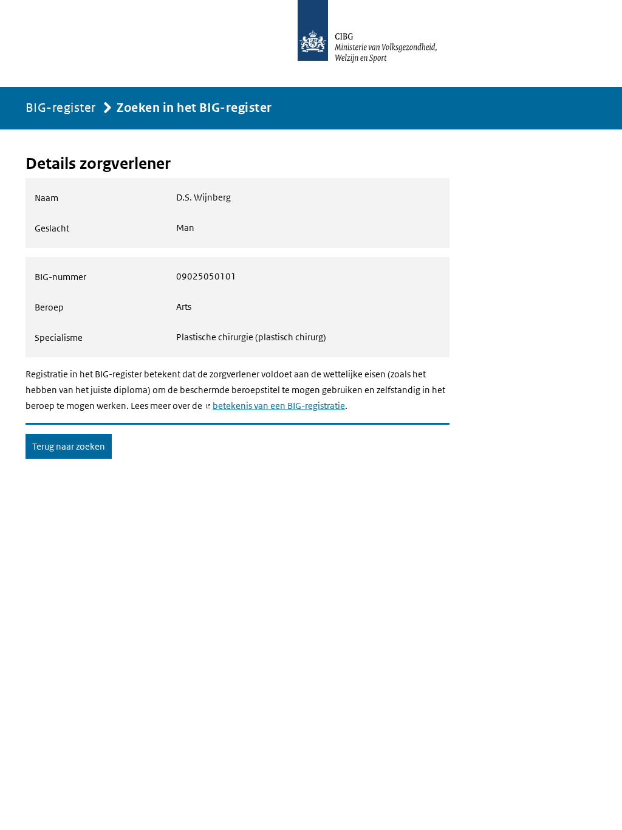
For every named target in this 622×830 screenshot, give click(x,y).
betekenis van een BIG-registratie (279, 405)
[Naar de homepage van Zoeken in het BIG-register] (380, 43)
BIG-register (61, 107)
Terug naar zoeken (68, 446)
